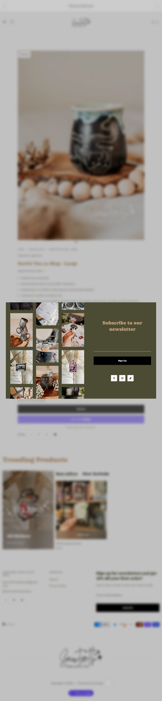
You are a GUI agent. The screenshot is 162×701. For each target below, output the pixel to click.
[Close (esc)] (152, 307)
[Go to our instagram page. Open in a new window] (122, 378)
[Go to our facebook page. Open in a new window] (114, 378)
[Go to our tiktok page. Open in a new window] (130, 378)
